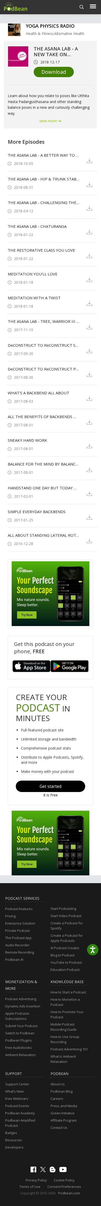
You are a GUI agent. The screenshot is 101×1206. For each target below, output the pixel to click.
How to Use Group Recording (65, 1039)
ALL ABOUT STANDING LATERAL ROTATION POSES (43, 535)
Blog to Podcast (63, 955)
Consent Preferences (64, 1186)
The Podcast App (18, 937)
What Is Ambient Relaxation (63, 1059)
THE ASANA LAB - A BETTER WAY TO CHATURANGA (43, 155)
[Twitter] (44, 1170)
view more (48, 120)
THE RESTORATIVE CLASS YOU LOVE (41, 250)
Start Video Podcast (66, 915)
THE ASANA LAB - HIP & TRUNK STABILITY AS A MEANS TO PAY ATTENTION (43, 179)
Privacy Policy (36, 1180)
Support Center (17, 1084)
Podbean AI (14, 959)
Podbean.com (69, 1193)
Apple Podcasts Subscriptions (17, 1016)
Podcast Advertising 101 (69, 1049)
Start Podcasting (63, 908)
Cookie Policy (64, 1180)
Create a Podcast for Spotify (67, 926)
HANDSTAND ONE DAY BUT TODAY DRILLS (43, 487)
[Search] (81, 7)
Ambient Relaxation (20, 1054)
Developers (14, 1147)
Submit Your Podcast (21, 1025)
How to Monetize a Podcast (65, 1002)
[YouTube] (64, 1170)
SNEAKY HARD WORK (27, 440)
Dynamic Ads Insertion (22, 1006)
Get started (50, 786)
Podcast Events (17, 1105)
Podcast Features (19, 908)
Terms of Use (29, 1186)
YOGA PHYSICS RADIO (50, 26)
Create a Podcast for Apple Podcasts (67, 938)
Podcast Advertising (20, 999)
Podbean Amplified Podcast (20, 1123)
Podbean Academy (20, 1113)
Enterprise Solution (20, 923)
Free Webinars (16, 1098)
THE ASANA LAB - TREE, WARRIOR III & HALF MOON (43, 321)
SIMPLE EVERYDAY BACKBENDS (37, 511)
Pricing (10, 916)
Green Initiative (63, 1113)
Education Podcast (65, 969)
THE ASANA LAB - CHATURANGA (37, 226)
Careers (57, 1098)
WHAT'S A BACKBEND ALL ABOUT (38, 392)
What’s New (14, 1091)
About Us (58, 1084)
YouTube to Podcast (66, 962)
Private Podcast (17, 930)
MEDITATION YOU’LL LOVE (32, 274)
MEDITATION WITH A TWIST (34, 297)
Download (53, 71)
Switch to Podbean (19, 1033)
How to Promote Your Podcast (67, 1014)
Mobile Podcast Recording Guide (64, 1027)
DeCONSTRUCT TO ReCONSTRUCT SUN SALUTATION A (43, 345)
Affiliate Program (64, 1120)
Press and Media (64, 1105)
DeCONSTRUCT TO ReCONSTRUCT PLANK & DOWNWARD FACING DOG (43, 369)
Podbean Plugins (18, 1040)
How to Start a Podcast (68, 992)
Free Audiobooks (18, 1047)
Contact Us (59, 1127)
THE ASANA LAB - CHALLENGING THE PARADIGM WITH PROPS (43, 202)
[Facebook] (35, 1171)
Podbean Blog (62, 1091)
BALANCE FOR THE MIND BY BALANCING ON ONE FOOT (43, 464)
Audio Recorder (17, 945)
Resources (13, 1140)
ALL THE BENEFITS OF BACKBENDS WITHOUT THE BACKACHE (43, 416)
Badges (11, 1132)
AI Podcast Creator (65, 948)
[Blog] (54, 1171)
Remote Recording (19, 952)
